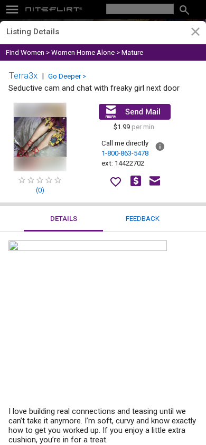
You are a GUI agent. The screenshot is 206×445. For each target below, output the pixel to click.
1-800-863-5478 (124, 153)
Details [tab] (63, 218)
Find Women (25, 52)
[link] (195, 33)
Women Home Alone (83, 52)
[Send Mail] (135, 112)
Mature (132, 52)
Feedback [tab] (143, 218)
